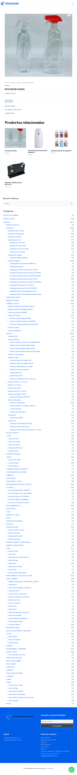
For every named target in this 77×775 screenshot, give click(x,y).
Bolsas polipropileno (14, 400)
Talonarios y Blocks (14, 625)
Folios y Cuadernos (14, 603)
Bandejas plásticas (14, 261)
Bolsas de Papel (13, 358)
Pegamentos (12, 609)
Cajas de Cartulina (14, 442)
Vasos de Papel (13, 688)
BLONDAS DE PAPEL (13, 300)
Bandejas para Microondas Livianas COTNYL (24, 270)
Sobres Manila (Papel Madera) (18, 618)
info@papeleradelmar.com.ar (12, 738)
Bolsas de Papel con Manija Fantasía (21, 363)
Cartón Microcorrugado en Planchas (19, 588)
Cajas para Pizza (13, 451)
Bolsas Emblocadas (14, 388)
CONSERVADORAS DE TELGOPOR (17, 469)
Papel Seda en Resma (15, 566)
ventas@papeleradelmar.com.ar (13, 740)
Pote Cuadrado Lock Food (16, 655)
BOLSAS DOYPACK (12, 433)
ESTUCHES (10, 487)
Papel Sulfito (12, 570)
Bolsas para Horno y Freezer (17, 391)
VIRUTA (9, 704)
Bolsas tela (11, 421)
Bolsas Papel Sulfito (16, 376)
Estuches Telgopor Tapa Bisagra (18, 499)
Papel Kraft (11, 554)
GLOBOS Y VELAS (9, 219)
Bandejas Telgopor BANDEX (19, 258)
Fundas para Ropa (16, 409)
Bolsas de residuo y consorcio (17, 382)
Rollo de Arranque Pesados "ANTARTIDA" (23, 321)
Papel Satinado (13, 560)
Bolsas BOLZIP (12, 336)
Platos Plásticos (13, 643)
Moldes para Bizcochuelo (16, 530)
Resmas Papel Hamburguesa (17, 573)
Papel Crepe (12, 606)
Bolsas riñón (12, 415)
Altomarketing (49, 768)
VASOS (9, 682)
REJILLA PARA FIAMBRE (14, 661)
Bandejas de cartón (14, 240)
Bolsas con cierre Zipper (16, 354)
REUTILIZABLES (11, 664)
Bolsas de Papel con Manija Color (20, 360)
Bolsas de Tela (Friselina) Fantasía (21, 424)
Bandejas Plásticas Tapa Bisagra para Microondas (25, 294)
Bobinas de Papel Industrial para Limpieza (21, 306)
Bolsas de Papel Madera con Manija (21, 366)
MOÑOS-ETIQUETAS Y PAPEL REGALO (19, 542)
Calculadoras (12, 585)
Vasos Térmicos (13, 701)
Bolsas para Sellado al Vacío (17, 394)
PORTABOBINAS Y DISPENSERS (16, 649)
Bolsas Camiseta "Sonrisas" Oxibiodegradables (25, 342)
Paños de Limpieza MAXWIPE (17, 312)
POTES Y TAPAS (12, 652)
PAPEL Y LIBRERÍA (12, 579)
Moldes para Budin (14, 533)
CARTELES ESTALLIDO (13, 454)
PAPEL (9, 548)
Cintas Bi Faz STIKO (14, 460)
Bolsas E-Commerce (15, 385)
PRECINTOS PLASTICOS (14, 658)
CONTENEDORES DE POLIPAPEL (17, 472)
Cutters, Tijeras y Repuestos (17, 594)
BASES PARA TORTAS (13, 297)
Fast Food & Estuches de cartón (18, 503)
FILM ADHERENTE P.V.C (14, 506)
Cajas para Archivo (14, 445)
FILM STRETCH (11, 509)
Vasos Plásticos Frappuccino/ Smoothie (21, 697)
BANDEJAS (10, 228)
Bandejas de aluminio (15, 237)
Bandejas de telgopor (15, 255)
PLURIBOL (10, 646)
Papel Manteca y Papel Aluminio (18, 557)
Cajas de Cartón (13, 439)
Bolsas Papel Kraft (16, 373)
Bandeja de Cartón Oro (17, 243)
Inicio (6, 82)
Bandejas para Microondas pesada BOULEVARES (25, 276)
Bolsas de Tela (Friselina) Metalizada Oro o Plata (25, 430)
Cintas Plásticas (13, 466)
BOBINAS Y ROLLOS (13, 304)
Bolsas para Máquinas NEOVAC (20, 397)
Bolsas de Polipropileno (17, 403)
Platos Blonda (12, 637)
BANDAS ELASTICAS (13, 225)
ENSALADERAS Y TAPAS (14, 481)
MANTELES (10, 524)
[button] (69, 14)
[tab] (9, 102)
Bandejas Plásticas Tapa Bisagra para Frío (23, 291)
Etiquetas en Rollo (14, 600)
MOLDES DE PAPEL (12, 527)
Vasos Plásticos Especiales (16, 694)
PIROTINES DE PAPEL (13, 628)
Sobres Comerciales (14, 615)
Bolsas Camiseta (13, 339)
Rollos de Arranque (14, 315)
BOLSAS (9, 334)
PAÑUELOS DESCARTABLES (15, 545)
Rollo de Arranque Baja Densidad (20, 318)
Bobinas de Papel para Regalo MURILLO (20, 309)
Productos (12, 82)
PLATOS (9, 634)
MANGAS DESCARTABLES (15, 521)
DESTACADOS (11, 478)
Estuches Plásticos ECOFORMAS (18, 496)
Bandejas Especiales (16, 267)
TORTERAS (10, 676)
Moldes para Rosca (14, 539)
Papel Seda (12, 563)
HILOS (8, 518)
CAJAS (9, 436)
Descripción (9, 102)
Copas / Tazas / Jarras (15, 685)
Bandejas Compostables (16, 234)
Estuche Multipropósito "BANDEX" (19, 490)
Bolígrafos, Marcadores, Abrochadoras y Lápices (23, 581)
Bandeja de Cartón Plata (18, 246)
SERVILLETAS (11, 667)
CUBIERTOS (10, 475)
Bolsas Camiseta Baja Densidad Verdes (22, 348)
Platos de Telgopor (14, 640)
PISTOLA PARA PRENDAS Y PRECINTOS (19, 631)
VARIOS (19, 82)
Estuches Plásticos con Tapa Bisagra (19, 493)
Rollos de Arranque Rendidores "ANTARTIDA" (24, 324)
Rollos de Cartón (13, 327)
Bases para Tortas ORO (17, 252)
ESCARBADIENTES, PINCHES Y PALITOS (19, 484)
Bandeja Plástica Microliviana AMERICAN (23, 264)
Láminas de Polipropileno (18, 412)
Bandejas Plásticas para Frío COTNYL (22, 285)
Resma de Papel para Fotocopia (18, 612)
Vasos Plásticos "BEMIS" (15, 691)
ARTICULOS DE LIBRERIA (10, 215)
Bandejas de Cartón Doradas (19, 249)
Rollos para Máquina (14, 331)
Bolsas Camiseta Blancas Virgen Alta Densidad (25, 351)
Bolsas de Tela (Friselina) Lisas (19, 427)
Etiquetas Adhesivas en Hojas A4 (19, 597)
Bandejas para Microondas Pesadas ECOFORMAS (26, 282)
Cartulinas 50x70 (13, 591)
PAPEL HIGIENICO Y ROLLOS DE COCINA (19, 576)
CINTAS (9, 457)
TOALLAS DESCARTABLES (15, 673)
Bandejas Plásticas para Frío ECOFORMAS (23, 288)
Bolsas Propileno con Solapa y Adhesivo (23, 406)
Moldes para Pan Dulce (15, 536)
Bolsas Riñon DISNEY (16, 418)
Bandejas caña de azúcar (16, 231)
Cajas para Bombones (15, 448)
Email (42, 718)
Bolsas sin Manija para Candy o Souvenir (23, 379)
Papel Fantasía (13, 551)
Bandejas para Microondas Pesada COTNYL (24, 279)
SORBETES (10, 670)
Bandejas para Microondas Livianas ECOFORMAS (25, 273)
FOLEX (9, 512)
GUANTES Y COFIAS (13, 515)
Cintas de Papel (13, 463)
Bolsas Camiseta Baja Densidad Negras (22, 345)
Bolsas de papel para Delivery (19, 370)
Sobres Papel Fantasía (15, 621)
